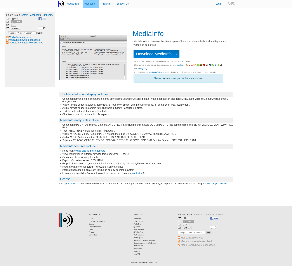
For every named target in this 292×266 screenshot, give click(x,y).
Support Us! (122, 3)
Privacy (92, 232)
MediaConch (138, 221)
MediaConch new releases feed (26, 42)
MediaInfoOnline (155, 72)
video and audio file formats (90, 150)
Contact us (93, 235)
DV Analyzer (138, 238)
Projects (106, 3)
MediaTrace (138, 224)
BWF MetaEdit (139, 229)
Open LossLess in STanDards (145, 243)
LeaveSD (137, 251)
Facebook (34, 15)
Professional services (97, 221)
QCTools (137, 227)
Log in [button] (219, 3)
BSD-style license (217, 183)
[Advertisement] (29, 66)
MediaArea (73, 3)
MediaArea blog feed (20, 37)
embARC (137, 254)
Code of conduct (95, 227)
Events (91, 224)
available (180, 65)
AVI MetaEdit (138, 232)
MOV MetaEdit (139, 235)
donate (166, 78)
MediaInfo (90, 3)
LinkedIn (47, 15)
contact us (137, 173)
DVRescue (138, 248)
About (91, 218)
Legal (91, 229)
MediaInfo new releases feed (24, 40)
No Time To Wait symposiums (145, 240)
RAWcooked (138, 246)
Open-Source (71, 183)
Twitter (24, 15)
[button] (176, 54)
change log (142, 69)
